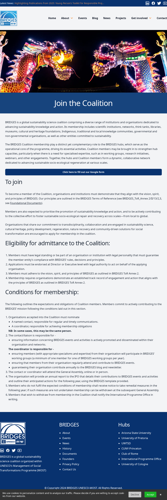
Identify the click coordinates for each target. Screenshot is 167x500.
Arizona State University (136, 433)
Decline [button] (135, 494)
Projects (121, 18)
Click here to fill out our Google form (83, 172)
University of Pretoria (134, 438)
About (66, 433)
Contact (162, 18)
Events (82, 18)
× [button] (160, 494)
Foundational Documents (25, 203)
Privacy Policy (70, 464)
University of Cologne (134, 464)
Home (52, 18)
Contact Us (69, 469)
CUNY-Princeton (131, 448)
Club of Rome (129, 454)
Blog (95, 18)
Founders (68, 459)
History (66, 448)
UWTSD (126, 443)
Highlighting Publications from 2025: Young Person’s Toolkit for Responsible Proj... (59, 3)
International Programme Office (141, 459)
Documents (69, 454)
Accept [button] (150, 494)
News (106, 18)
